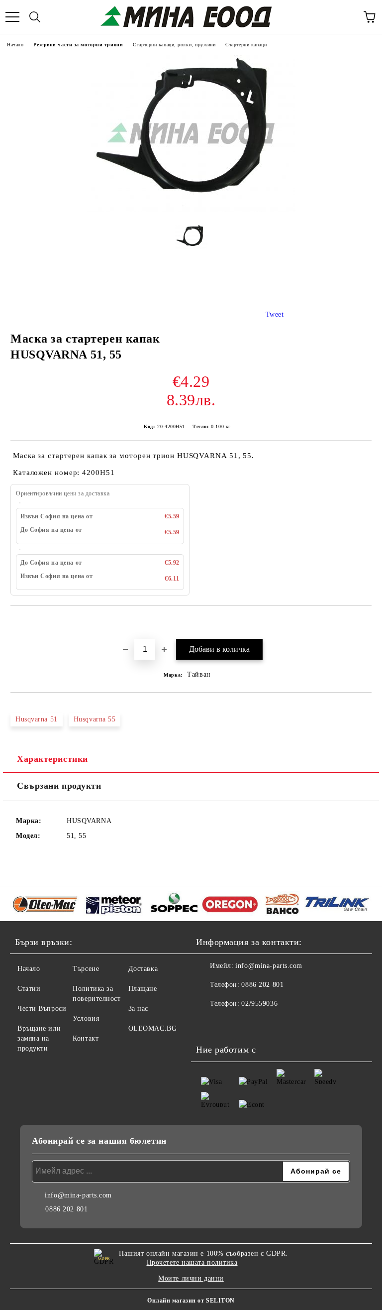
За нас (138, 1008)
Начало (15, 44)
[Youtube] (231, 1024)
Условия (86, 1018)
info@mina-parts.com (268, 965)
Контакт (85, 1038)
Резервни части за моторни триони (78, 44)
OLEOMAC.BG (152, 1028)
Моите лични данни (191, 1278)
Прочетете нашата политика (192, 1262)
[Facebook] (209, 1024)
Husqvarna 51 (36, 719)
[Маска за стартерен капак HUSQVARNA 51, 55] (191, 209)
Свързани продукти (59, 786)
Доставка (143, 968)
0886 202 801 (262, 984)
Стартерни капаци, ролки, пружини (174, 44)
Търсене (86, 968)
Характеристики (52, 759)
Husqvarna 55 (95, 719)
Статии (28, 988)
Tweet (275, 314)
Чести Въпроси (41, 1008)
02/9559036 (259, 1003)
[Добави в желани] (364, 623)
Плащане (142, 988)
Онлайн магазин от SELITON (191, 1300)
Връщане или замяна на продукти (39, 1038)
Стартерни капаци (246, 44)
